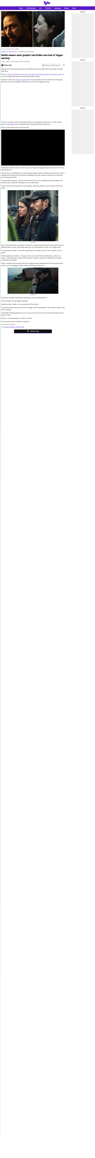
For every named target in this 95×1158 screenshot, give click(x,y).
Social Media (11, 327)
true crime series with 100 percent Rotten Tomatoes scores (43, 74)
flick (5, 122)
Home (3, 49)
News (21, 8)
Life (40, 8)
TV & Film (48, 8)
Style (74, 8)
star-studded (11, 124)
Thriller (22, 327)
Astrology (57, 8)
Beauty (66, 8)
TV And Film (17, 327)
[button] (64, 65)
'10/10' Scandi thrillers (14, 74)
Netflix (17, 49)
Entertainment (31, 8)
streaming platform (21, 80)
